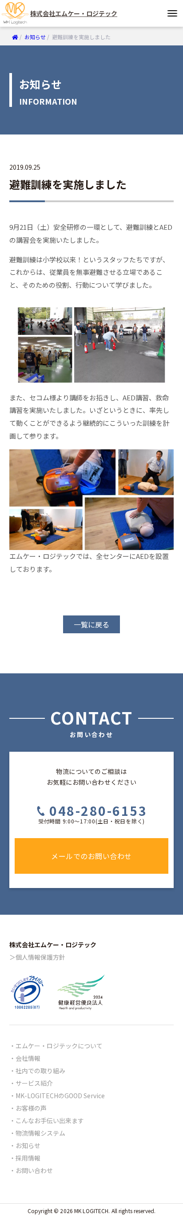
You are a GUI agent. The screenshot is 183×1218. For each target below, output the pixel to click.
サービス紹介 (34, 1083)
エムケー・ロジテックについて (59, 1045)
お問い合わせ (34, 1170)
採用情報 (28, 1157)
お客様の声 (31, 1108)
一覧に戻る (91, 624)
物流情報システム (40, 1132)
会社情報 (28, 1058)
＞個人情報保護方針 (37, 957)
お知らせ (28, 1145)
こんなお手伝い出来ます (50, 1120)
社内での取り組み (40, 1070)
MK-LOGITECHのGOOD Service (60, 1095)
